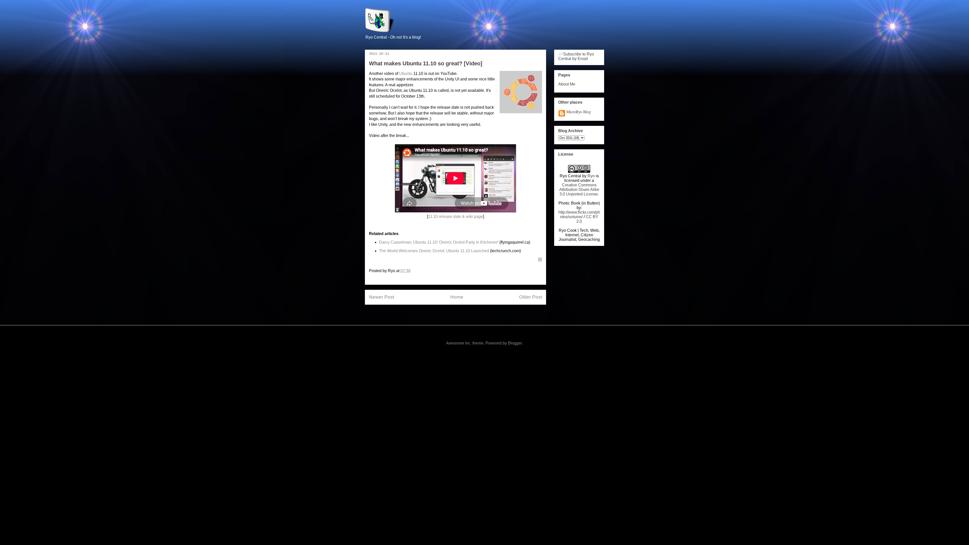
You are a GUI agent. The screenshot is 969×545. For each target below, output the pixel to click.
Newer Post (381, 297)
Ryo (591, 176)
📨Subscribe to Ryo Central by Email (576, 56)
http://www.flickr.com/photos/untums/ (579, 214)
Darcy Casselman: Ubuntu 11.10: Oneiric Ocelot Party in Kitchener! (438, 242)
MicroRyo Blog (578, 111)
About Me (566, 84)
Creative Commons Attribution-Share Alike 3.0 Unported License (579, 189)
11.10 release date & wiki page (455, 216)
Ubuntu (405, 73)
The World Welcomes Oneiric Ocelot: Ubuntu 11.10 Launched (434, 251)
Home (456, 297)
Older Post (530, 297)
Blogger (515, 343)
